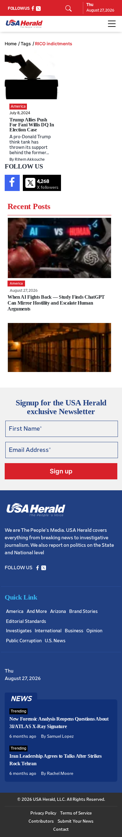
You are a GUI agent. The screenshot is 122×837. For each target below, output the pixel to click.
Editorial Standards (26, 621)
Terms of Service (76, 813)
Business (74, 631)
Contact (61, 829)
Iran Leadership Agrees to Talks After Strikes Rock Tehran (55, 759)
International (48, 631)
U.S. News (55, 641)
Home (11, 43)
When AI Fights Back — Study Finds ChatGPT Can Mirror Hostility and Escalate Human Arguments (56, 302)
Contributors (41, 821)
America (14, 611)
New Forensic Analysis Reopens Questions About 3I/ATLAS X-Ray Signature (59, 722)
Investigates (19, 631)
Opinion (94, 631)
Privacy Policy (43, 813)
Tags (26, 43)
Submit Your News (76, 821)
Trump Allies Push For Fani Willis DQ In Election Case (31, 124)
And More (37, 611)
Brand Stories (83, 611)
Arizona (58, 611)
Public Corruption (24, 641)
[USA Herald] (24, 23)
